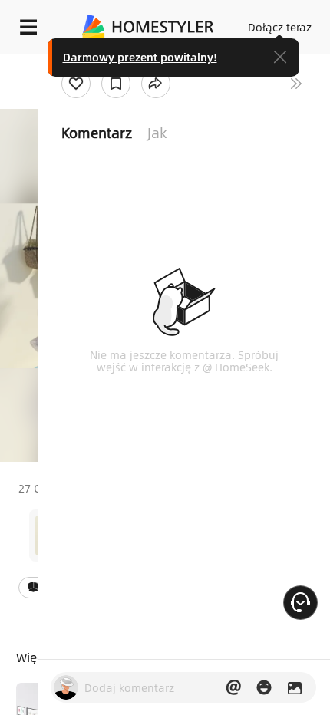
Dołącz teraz (280, 26)
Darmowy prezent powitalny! (140, 56)
